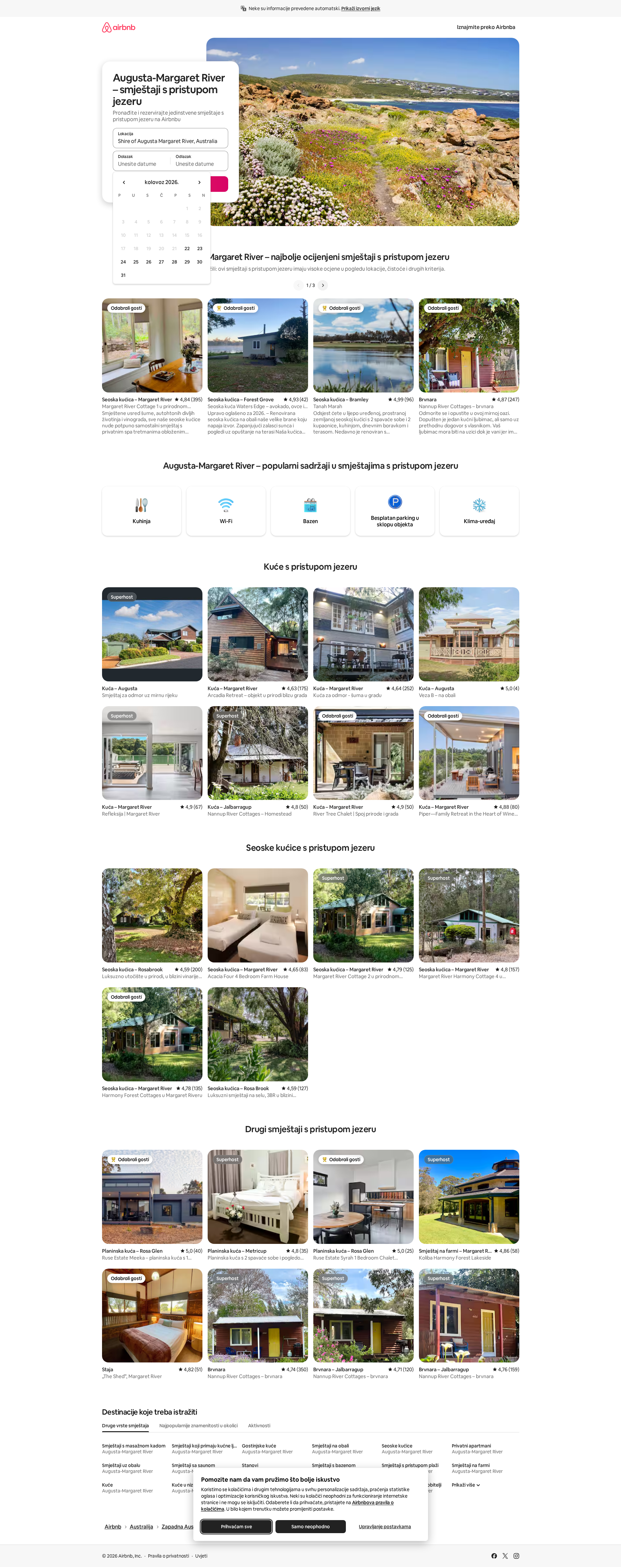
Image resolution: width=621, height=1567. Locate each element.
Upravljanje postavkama (385, 1527)
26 (148, 262)
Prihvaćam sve (236, 1527)
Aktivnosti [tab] (259, 1426)
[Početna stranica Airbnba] (118, 27)
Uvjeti (201, 1556)
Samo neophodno (310, 1527)
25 (136, 262)
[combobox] (170, 141)
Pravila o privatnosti (168, 1556)
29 (187, 262)
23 (199, 248)
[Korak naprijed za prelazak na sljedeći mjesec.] (199, 182)
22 (187, 248)
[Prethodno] (298, 285)
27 (161, 262)
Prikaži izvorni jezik (360, 8)
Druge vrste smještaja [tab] (125, 1426)
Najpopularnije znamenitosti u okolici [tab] (198, 1426)
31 (123, 275)
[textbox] (141, 164)
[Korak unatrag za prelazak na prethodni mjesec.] (124, 182)
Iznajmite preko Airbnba (486, 27)
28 (174, 262)
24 (123, 262)
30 (199, 262)
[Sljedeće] (323, 285)
